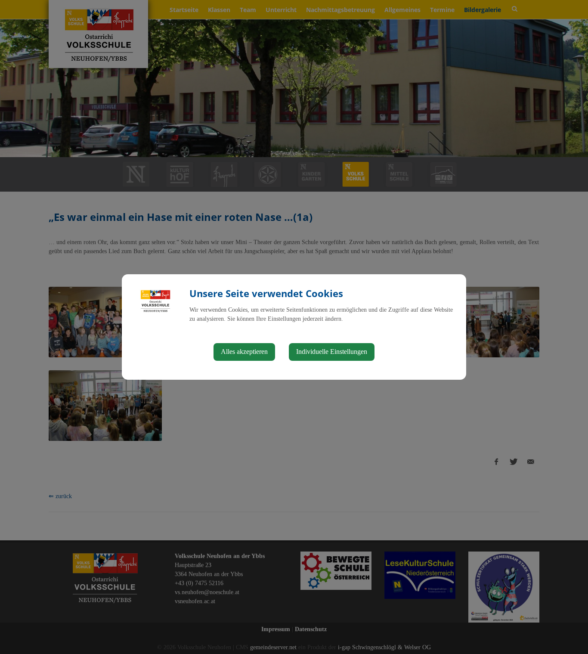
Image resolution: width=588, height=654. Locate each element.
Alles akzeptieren (244, 351)
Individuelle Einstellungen (331, 351)
